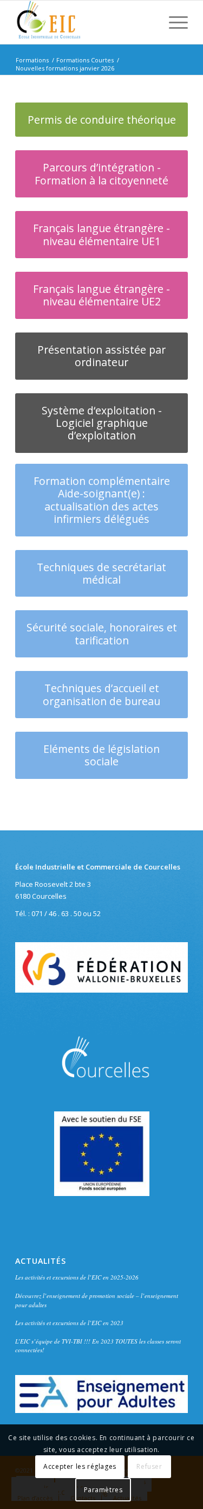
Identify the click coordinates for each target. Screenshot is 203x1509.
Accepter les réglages (79, 1466)
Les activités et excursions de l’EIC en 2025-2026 (77, 1277)
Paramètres (103, 1489)
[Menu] (173, 22)
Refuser (149, 1466)
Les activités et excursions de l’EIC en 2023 (69, 1323)
